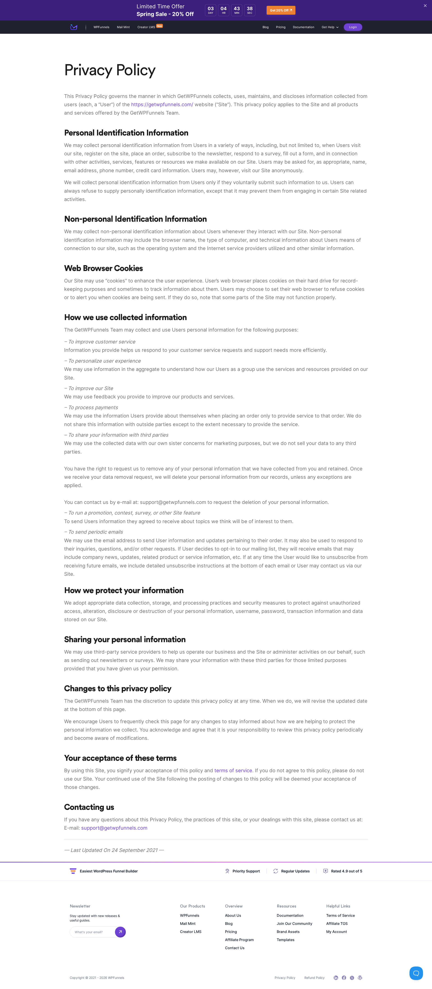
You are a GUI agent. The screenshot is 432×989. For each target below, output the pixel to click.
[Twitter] (352, 978)
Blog (266, 27)
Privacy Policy (285, 978)
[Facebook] (344, 977)
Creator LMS (146, 27)
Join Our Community (294, 923)
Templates (286, 939)
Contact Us (235, 948)
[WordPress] (360, 977)
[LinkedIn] (336, 977)
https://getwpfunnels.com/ (162, 104)
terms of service (233, 770)
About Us (233, 915)
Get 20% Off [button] (279, 10)
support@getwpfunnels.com (114, 828)
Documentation (303, 27)
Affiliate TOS (337, 923)
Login (353, 27)
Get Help (328, 27)
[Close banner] (425, 5)
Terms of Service (340, 915)
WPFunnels (101, 27)
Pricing (281, 27)
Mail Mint (123, 27)
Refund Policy (314, 978)
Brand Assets (288, 931)
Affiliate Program (239, 939)
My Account (336, 931)
